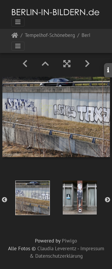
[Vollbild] (67, 63)
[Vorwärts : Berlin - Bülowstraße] (87, 63)
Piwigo (69, 240)
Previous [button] (4, 200)
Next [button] (108, 200)
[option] (32, 198)
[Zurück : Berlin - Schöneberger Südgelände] (25, 63)
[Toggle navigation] (17, 22)
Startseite (14, 36)
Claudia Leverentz (56, 248)
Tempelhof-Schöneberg (50, 35)
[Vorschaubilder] (45, 63)
